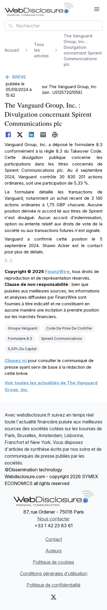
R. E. (9, 260)
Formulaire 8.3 (20, 338)
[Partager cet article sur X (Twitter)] (19, 134)
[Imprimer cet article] (54, 134)
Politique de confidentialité (53, 585)
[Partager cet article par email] (43, 134)
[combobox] (53, 26)
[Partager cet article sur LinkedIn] (31, 134)
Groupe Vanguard (22, 328)
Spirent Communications (61, 338)
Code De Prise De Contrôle (69, 328)
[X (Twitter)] (53, 597)
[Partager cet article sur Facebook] (8, 134)
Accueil (12, 50)
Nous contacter (53, 519)
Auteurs (53, 551)
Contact (53, 539)
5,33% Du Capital (22, 349)
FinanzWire (57, 271)
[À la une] (39, 9)
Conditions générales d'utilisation (53, 573)
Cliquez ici (16, 360)
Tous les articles (41, 50)
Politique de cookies (53, 562)
